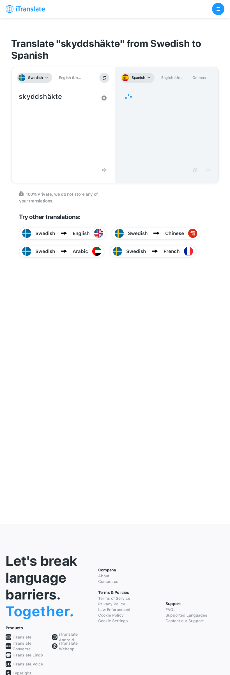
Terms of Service (114, 598)
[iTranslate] (25, 9)
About (103, 576)
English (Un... (70, 78)
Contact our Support (184, 621)
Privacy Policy (111, 604)
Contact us (108, 581)
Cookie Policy (111, 615)
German (199, 78)
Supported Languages (186, 615)
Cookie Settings (113, 621)
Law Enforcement (114, 609)
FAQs (170, 609)
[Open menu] (218, 9)
